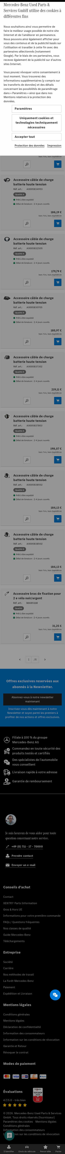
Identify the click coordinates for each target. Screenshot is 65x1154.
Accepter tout (25, 137)
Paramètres (23, 108)
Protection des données (29, 145)
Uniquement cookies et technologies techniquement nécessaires (37, 122)
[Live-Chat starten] (55, 994)
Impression (54, 145)
